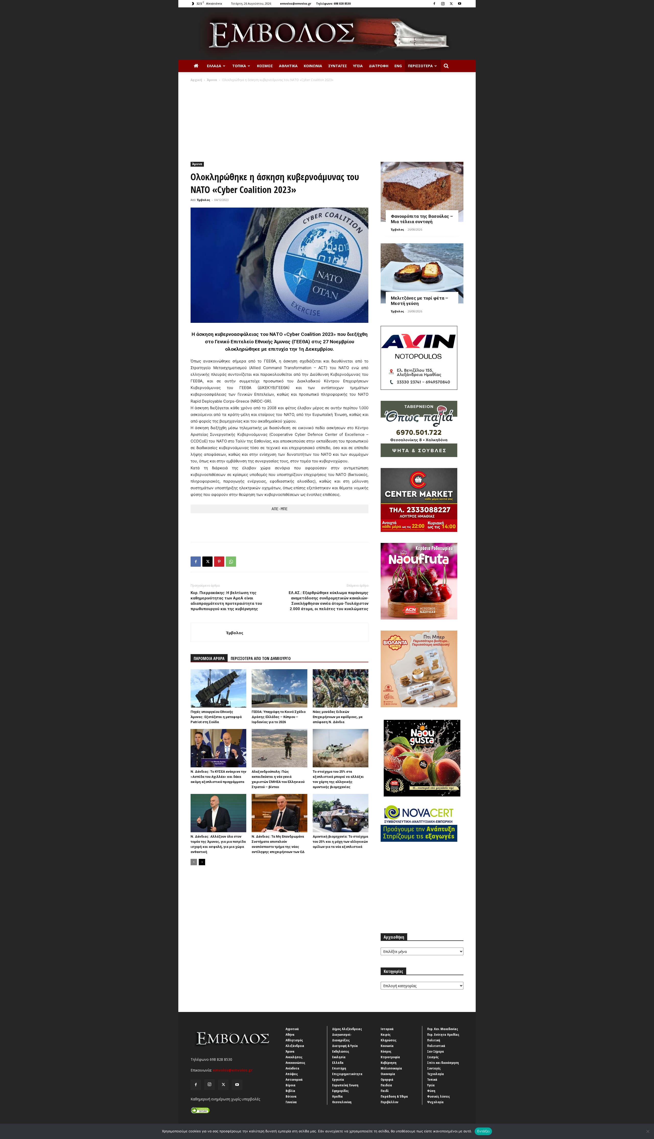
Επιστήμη (339, 1068)
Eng (398, 65)
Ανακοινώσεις (295, 1062)
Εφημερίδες (340, 1090)
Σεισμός (433, 1057)
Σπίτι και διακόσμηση (443, 1062)
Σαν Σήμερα (435, 1051)
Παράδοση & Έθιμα (394, 1096)
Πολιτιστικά (436, 1045)
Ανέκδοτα (292, 1068)
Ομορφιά (387, 1079)
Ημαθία (337, 1096)
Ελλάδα (214, 65)
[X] (451, 3)
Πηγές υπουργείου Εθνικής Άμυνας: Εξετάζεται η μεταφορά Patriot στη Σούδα (216, 717)
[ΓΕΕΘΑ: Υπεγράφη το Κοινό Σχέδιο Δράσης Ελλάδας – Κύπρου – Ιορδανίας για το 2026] (279, 688)
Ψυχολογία (435, 1102)
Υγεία (358, 65)
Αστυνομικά (294, 1079)
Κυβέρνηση (388, 1062)
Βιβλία (290, 1090)
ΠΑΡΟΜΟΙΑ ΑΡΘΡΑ (209, 658)
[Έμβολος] (327, 33)
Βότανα (291, 1096)
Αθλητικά (288, 65)
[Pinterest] (219, 561)
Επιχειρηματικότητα (347, 1074)
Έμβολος (203, 200)
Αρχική (196, 80)
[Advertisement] (327, 120)
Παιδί (385, 1090)
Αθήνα (290, 1034)
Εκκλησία (339, 1057)
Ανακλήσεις (294, 1057)
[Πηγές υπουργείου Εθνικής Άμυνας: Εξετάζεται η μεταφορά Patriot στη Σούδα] (218, 688)
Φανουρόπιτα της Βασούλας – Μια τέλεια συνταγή (422, 219)
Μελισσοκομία (391, 1068)
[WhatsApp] (231, 561)
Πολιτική (433, 1040)
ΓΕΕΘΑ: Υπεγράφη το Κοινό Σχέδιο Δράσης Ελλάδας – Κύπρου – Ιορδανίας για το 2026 (279, 717)
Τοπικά (239, 65)
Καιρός (386, 1034)
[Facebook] (434, 3)
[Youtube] (459, 3)
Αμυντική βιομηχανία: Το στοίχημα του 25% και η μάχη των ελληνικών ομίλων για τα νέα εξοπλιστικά (340, 842)
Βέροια (291, 1085)
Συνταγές (337, 65)
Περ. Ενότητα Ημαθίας (443, 1034)
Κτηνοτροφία (390, 1057)
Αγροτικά (292, 1029)
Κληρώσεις (388, 1040)
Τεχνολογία (435, 1074)
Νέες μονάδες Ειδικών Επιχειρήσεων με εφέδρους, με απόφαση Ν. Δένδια (338, 717)
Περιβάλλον (389, 1102)
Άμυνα (212, 80)
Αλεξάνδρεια (295, 1045)
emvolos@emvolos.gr (295, 3)
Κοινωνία (313, 65)
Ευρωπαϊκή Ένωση (345, 1085)
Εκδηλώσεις (340, 1051)
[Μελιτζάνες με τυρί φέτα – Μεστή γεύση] (422, 273)
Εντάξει (483, 1131)
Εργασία (338, 1079)
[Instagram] (443, 3)
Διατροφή (378, 65)
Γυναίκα (291, 1102)
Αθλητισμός (294, 1040)
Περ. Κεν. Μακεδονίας (442, 1029)
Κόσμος (265, 65)
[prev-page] (194, 862)
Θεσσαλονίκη (342, 1102)
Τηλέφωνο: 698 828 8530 (333, 3)
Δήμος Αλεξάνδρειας (347, 1029)
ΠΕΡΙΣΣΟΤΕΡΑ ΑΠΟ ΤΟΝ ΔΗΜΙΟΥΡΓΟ (261, 658)
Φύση (431, 1090)
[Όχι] (647, 1131)
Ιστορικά (387, 1029)
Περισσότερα (420, 65)
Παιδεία (386, 1085)
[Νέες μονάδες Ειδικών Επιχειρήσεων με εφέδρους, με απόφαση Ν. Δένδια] (340, 688)
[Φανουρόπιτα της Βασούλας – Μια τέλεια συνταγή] (422, 192)
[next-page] (202, 862)
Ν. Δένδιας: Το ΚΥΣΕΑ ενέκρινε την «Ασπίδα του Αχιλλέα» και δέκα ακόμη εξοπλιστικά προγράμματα (218, 777)
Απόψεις (292, 1074)
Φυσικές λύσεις (438, 1096)
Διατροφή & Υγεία (345, 1045)
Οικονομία (388, 1074)
